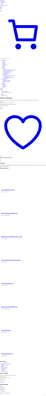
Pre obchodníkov (3, 368)
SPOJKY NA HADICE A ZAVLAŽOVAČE (9, 75)
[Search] (1, 59)
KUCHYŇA (4, 85)
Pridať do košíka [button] (7, 215)
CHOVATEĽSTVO (3, 60)
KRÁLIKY (4, 62)
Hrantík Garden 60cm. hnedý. (7, 189)
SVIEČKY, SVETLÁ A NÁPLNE (7, 70)
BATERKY (4, 83)
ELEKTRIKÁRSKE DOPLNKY (6, 81)
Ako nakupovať (3, 369)
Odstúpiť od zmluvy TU (4, 371)
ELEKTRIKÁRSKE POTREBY (6, 80)
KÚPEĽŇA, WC (5, 86)
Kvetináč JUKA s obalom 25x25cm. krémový (11, 260)
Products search (3, 58)
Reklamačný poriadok (4, 367)
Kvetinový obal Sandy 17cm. (7, 353)
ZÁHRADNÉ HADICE (6, 76)
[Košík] (23, 56)
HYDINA (4, 61)
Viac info (6, 238)
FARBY (3, 82)
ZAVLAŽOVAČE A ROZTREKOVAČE (8, 77)
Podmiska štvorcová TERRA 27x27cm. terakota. (11, 236)
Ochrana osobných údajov (5, 365)
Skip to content (2, 0)
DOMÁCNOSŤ (3, 84)
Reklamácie (3, 364)
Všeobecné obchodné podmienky (6, 363)
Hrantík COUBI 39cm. (6, 330)
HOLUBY (4, 63)
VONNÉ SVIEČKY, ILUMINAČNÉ (8, 71)
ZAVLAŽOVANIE (5, 74)
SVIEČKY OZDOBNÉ (6, 72)
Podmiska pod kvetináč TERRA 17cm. (9, 213)
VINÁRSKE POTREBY (5, 73)
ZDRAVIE (4, 87)
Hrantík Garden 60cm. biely (7, 283)
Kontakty (2, 370)
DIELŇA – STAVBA (3, 79)
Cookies (2, 366)
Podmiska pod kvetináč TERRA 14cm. (9, 307)
